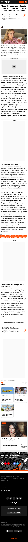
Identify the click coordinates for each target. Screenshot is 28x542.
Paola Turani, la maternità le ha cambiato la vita (13, 440)
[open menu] (1, 1)
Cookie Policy (4, 478)
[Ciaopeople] (14, 538)
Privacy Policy (16, 476)
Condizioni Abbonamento (13, 478)
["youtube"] (8, 463)
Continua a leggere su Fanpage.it (14, 322)
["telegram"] (17, 463)
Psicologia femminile (11, 380)
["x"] (11, 463)
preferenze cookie (5, 480)
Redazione (22, 478)
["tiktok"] (2, 463)
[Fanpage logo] (7, 2)
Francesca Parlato (11, 27)
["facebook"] (14, 463)
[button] (26, 27)
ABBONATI (21, 1)
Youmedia (3, 476)
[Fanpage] (14, 503)
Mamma (2, 380)
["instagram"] (5, 463)
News (5, 380)
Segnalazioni (9, 476)
